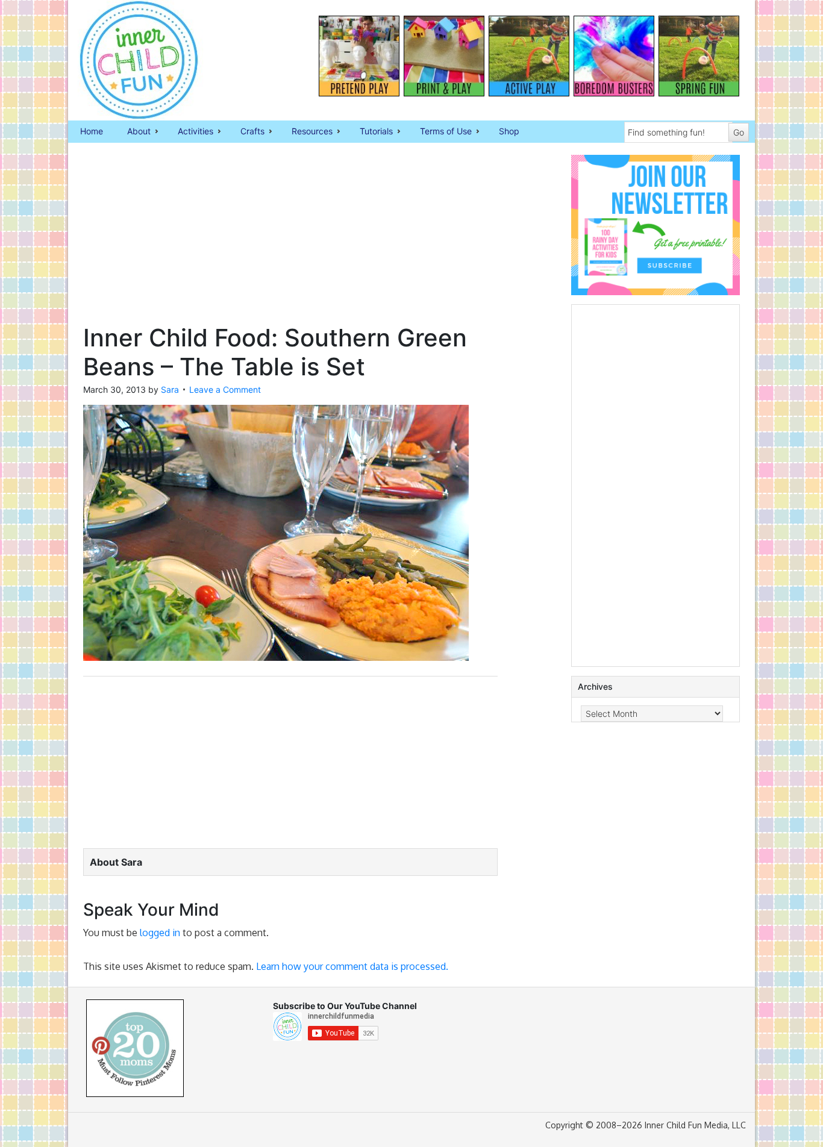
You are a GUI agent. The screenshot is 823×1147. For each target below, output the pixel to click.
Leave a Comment (225, 389)
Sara (170, 389)
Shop (509, 131)
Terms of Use (440, 132)
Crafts (246, 132)
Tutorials (370, 132)
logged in (160, 933)
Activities (189, 132)
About (133, 132)
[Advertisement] (290, 239)
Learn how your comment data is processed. (352, 966)
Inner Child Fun (128, 60)
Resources (306, 132)
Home (91, 131)
